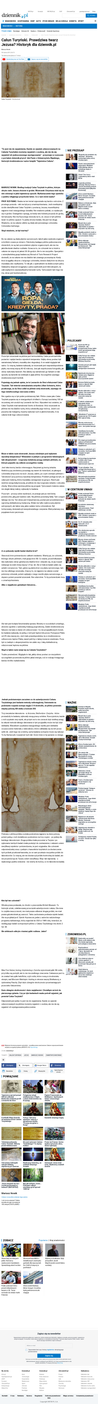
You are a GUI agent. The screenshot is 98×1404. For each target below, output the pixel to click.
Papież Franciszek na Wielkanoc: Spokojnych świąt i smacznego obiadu (54, 1097)
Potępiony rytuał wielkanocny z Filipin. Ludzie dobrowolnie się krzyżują (32, 1097)
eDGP (3, 1379)
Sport (23, 1383)
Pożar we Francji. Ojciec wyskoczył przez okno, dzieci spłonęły (54, 1144)
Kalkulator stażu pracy (87, 1379)
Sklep (94, 11)
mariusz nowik (37, 1055)
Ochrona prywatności (52, 1396)
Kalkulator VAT (85, 1381)
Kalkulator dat (85, 1374)
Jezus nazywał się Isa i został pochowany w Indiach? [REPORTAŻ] (10, 1185)
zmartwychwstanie (53, 1055)
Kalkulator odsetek (86, 1383)
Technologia (25, 1376)
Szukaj (93, 15)
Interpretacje (5, 1386)
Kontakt (5, 1396)
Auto (23, 1374)
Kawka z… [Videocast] (38, 31)
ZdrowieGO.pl (71, 11)
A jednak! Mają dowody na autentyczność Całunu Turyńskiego (11, 1119)
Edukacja (42, 1379)
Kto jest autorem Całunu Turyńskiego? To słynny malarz (32, 1144)
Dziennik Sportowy (53, 31)
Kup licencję (33, 1047)
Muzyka (41, 1388)
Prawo (60, 1374)
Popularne (43, 1240)
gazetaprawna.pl (84, 11)
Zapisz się (49, 1356)
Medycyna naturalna (65, 1381)
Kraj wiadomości (57, 1240)
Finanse (61, 1376)
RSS (49, 1398)
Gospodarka (25, 1379)
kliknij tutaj (60, 1363)
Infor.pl (4, 1374)
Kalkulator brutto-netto (88, 1386)
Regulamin (38, 1396)
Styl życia (61, 1388)
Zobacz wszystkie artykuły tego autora (14, 1197)
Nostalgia (16, 31)
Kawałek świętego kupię (54, 1118)
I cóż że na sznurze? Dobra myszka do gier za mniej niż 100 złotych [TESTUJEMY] (10, 1202)
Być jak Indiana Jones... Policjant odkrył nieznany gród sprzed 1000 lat (32, 1186)
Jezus (26, 1055)
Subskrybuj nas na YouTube (15, 59)
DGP (60, 11)
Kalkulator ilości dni (86, 1376)
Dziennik (3, 35)
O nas (12, 1396)
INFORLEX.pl (51, 11)
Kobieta (41, 1374)
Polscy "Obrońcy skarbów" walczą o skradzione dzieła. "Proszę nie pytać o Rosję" (30, 1121)
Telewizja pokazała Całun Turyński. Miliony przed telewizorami (10, 1144)
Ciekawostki (34, 35)
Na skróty (5, 1371)
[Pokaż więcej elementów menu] (95, 21)
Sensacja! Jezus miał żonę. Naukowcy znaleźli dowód (54, 1164)
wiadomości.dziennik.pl (15, 35)
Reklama (20, 1396)
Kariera (29, 1396)
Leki (60, 1379)
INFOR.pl (30, 11)
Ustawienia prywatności (84, 1396)
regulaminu (50, 1349)
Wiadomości (8, 26)
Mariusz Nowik (5, 49)
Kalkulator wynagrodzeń (88, 1388)
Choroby (61, 1383)
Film (40, 1386)
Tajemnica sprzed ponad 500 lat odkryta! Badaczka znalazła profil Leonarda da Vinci (11, 1097)
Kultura (41, 1390)
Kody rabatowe (44, 1376)
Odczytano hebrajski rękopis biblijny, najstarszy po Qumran (10, 1164)
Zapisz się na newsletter (39, 59)
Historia (19, 26)
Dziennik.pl (26, 1371)
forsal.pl (40, 11)
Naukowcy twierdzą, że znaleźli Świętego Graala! (32, 1164)
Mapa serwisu (68, 1396)
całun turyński (15, 1055)
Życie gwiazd (43, 1383)
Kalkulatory (85, 1371)
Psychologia (62, 1386)
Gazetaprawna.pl (7, 1376)
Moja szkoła (43, 1381)
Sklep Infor (5, 1388)
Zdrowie (24, 1386)
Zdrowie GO (25, 31)
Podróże (24, 1388)
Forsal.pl (4, 1381)
